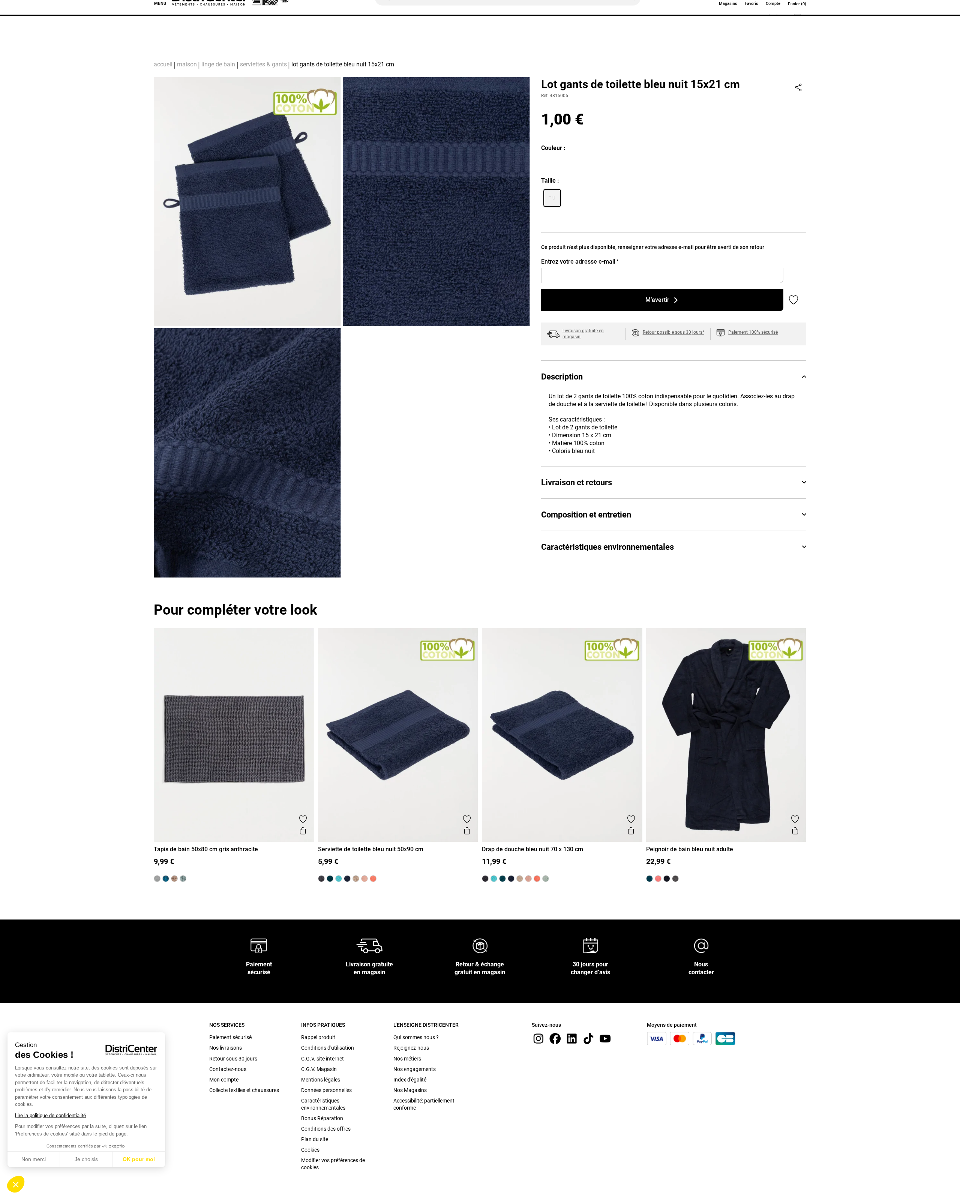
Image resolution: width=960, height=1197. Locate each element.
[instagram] (538, 1038)
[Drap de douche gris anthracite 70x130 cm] (485, 878)
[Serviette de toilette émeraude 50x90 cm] (330, 878)
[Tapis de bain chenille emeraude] (165, 878)
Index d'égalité (409, 1080)
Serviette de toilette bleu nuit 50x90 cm (370, 849)
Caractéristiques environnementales (607, 547)
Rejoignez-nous (411, 1048)
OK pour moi (139, 1159)
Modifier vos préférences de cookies (333, 1163)
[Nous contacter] (701, 945)
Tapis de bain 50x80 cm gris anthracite (206, 849)
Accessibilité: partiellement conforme (423, 1104)
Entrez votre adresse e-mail (579, 261)
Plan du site (314, 1139)
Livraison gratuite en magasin (583, 333)
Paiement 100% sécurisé (753, 332)
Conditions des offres (326, 1129)
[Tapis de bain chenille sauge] (183, 878)
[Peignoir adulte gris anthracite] (675, 878)
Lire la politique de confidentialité (50, 1115)
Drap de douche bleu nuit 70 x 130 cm (532, 849)
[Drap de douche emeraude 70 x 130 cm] (502, 878)
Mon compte (223, 1080)
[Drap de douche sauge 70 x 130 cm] (545, 878)
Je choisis (86, 1159)
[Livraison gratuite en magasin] (369, 945)
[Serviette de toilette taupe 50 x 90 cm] (355, 878)
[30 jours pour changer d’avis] (590, 945)
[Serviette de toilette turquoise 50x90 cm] (338, 878)
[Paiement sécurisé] (258, 945)
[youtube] (605, 1038)
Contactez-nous (227, 1069)
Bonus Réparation (322, 1118)
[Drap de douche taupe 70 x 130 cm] (519, 878)
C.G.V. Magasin (319, 1069)
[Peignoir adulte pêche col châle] (658, 878)
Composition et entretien (586, 514)
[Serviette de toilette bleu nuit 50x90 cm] (347, 878)
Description (562, 376)
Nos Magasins (410, 1090)
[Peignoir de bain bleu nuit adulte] (666, 878)
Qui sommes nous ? (416, 1037)
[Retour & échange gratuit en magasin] (480, 945)
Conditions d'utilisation (327, 1048)
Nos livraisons (225, 1048)
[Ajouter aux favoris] (303, 819)
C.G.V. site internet (322, 1059)
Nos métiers (407, 1059)
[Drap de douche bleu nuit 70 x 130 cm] (511, 878)
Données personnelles (326, 1090)
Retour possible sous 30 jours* (673, 332)
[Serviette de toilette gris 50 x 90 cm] (321, 878)
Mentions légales (320, 1080)
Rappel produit (318, 1037)
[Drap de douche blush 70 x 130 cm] (528, 878)
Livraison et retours (576, 482)
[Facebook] (555, 1038)
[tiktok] (588, 1038)
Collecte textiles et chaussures (244, 1090)
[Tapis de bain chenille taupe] (174, 878)
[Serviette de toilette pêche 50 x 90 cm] (373, 878)
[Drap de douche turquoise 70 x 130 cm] (493, 878)
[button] (16, 1184)
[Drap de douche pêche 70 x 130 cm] (537, 878)
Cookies (310, 1150)
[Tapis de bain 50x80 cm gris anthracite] (157, 878)
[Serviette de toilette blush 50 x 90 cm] (364, 878)
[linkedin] (572, 1038)
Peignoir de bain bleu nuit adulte (689, 849)
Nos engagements (414, 1069)
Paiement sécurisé (230, 1037)
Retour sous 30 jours (233, 1059)
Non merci (33, 1159)
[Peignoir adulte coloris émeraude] (649, 878)
